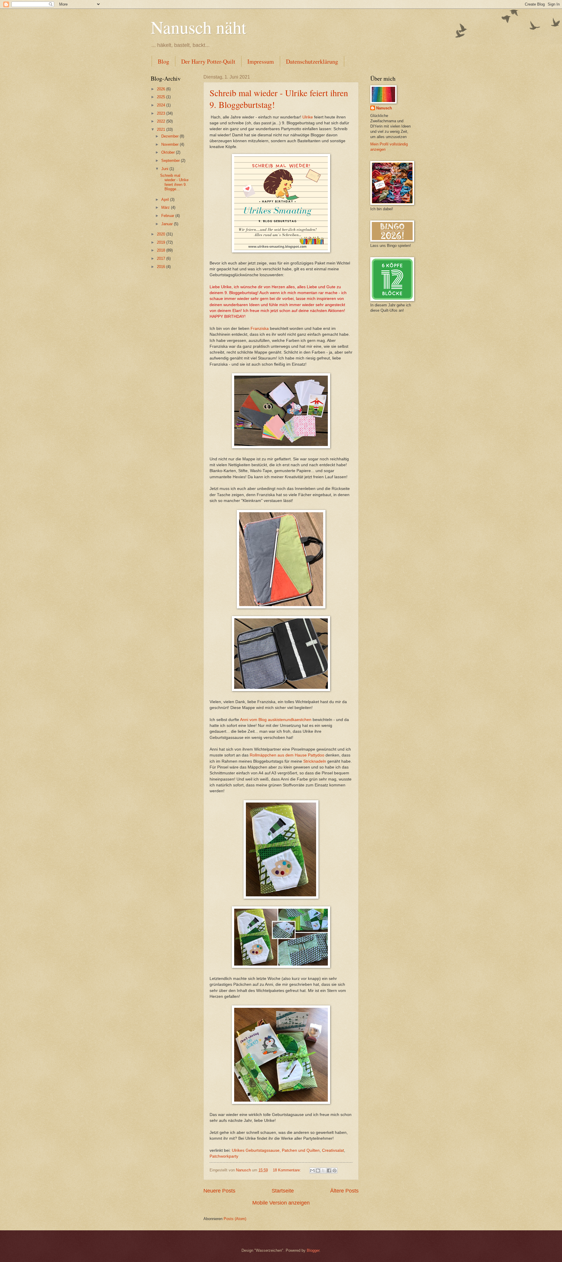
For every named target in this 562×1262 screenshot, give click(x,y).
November (170, 144)
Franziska (260, 328)
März (166, 207)
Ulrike (307, 117)
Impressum (260, 61)
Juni (165, 169)
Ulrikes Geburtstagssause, (256, 1150)
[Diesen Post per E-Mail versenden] (312, 1170)
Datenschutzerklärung (312, 61)
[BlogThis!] (318, 1170)
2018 (161, 250)
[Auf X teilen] (323, 1170)
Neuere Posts (219, 1191)
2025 (161, 97)
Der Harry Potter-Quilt (208, 61)
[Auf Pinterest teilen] (334, 1170)
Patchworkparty (224, 1156)
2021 (161, 129)
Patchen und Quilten (301, 1150)
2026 (161, 89)
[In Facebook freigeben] (329, 1170)
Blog (163, 61)
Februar (168, 215)
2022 (161, 121)
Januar (167, 224)
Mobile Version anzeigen (281, 1203)
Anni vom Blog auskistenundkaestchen (275, 719)
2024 (161, 105)
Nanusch (384, 108)
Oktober (168, 152)
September (171, 160)
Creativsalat (333, 1150)
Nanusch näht (198, 27)
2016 (161, 266)
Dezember (170, 136)
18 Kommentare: (287, 1170)
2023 (161, 113)
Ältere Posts (344, 1191)
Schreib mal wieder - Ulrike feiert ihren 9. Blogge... (174, 182)
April (165, 199)
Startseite (283, 1191)
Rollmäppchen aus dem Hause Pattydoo (287, 755)
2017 (161, 258)
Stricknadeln (314, 761)
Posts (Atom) (235, 1219)
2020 (161, 234)
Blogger (313, 1250)
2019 (161, 242)
